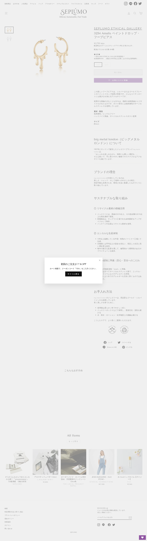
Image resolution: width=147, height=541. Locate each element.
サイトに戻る (73, 274)
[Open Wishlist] (142, 537)
